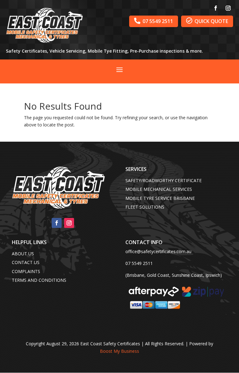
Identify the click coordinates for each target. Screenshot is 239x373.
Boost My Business (119, 351)
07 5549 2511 (153, 21)
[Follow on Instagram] (228, 8)
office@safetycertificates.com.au (158, 251)
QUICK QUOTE (207, 21)
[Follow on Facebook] (216, 8)
